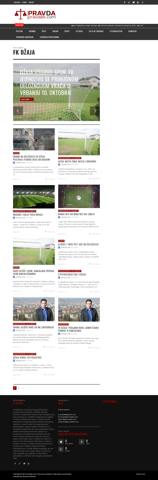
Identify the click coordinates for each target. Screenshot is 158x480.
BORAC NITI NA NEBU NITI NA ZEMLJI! (76, 214)
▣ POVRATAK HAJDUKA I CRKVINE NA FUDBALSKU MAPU (108, 26)
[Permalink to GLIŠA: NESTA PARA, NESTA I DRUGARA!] (79, 141)
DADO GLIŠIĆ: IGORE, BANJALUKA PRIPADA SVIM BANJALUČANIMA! (33, 272)
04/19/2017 (74, 277)
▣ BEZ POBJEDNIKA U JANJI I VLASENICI (75, 26)
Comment (51, 179)
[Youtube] (138, 2)
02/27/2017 (29, 330)
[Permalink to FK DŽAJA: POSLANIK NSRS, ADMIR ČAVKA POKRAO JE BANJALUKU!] (79, 309)
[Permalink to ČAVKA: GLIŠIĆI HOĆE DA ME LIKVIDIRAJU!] (34, 309)
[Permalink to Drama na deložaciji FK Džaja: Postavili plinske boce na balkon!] (34, 139)
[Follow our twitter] (60, 441)
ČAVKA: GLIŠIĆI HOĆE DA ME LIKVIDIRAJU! (33, 327)
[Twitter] (133, 2)
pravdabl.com (20, 162)
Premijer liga (68, 211)
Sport (79, 158)
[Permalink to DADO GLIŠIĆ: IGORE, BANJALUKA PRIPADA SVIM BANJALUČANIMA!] (34, 251)
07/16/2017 (29, 277)
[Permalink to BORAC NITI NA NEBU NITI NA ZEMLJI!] (79, 196)
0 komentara (95, 178)
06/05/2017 (74, 247)
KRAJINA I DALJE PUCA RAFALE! (28, 214)
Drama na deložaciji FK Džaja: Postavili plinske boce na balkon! (31, 158)
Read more (16, 179)
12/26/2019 (29, 162)
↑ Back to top (140, 474)
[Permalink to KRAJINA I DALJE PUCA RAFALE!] (34, 196)
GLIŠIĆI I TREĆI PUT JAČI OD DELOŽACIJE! (78, 244)
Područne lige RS (70, 158)
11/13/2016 (29, 360)
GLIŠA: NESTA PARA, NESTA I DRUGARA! (77, 161)
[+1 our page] (60, 449)
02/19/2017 (74, 334)
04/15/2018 (29, 218)
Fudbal (61, 158)
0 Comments (50, 232)
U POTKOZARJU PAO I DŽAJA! (72, 274)
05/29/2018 (74, 164)
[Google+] (129, 2)
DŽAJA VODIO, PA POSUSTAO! (27, 357)
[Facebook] (124, 2)
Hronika (16, 153)
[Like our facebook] (81, 441)
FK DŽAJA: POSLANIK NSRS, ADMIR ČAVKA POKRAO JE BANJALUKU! (78, 329)
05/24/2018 (74, 217)
